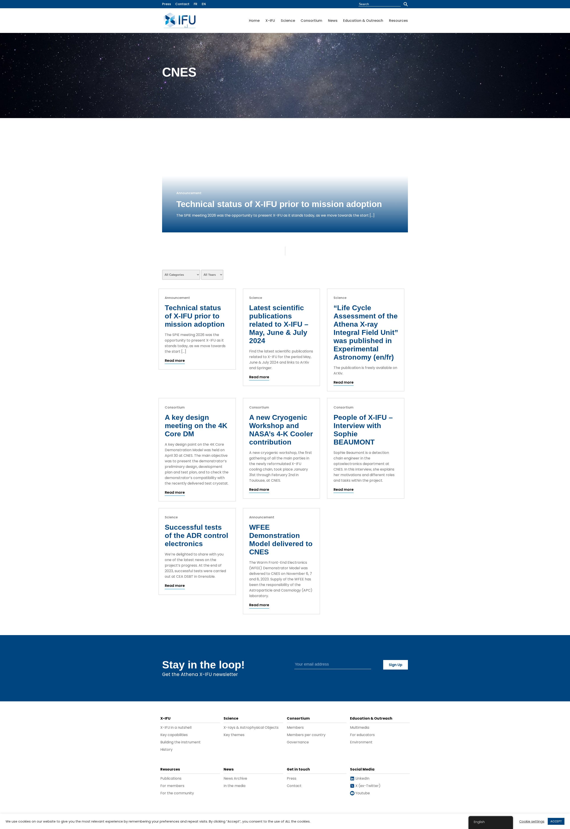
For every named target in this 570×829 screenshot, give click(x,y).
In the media (234, 785)
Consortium (311, 20)
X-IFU (270, 20)
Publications (170, 778)
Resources (398, 20)
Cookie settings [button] (531, 821)
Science (288, 20)
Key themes (234, 734)
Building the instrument (180, 742)
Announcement (189, 193)
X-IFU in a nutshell (175, 727)
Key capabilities (174, 734)
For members (172, 785)
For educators (362, 734)
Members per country (306, 734)
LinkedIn (361, 778)
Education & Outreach (363, 20)
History (166, 749)
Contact (182, 4)
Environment (361, 742)
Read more (175, 360)
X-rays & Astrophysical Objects (251, 727)
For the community (177, 793)
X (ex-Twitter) (367, 785)
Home (254, 20)
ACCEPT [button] (556, 821)
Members (295, 727)
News (333, 20)
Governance (298, 742)
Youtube (362, 793)
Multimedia (359, 727)
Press (166, 4)
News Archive (235, 778)
